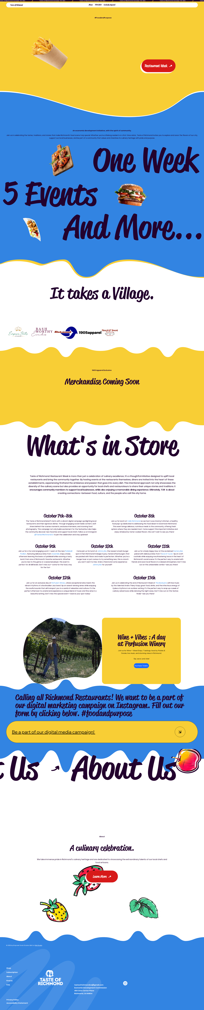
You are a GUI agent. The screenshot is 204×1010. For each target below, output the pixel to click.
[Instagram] (125, 983)
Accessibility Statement (17, 1003)
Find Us (9, 980)
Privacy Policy (12, 1000)
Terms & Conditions (15, 905)
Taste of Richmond (16, 5)
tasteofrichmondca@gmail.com (88, 985)
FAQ (8, 985)
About (9, 976)
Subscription (12, 972)
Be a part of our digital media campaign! (53, 732)
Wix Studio (38, 945)
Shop (8, 968)
